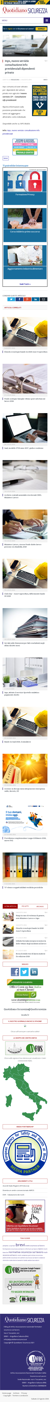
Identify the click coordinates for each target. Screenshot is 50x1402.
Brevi (45, 80)
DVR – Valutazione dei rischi (13, 1195)
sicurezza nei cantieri (18, 1258)
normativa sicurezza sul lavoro (26, 1252)
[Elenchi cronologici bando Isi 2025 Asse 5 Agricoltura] (25, 331)
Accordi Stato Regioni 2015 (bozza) (16, 1186)
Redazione (15, 80)
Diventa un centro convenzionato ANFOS (18, 1190)
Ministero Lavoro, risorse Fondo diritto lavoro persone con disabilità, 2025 (22, 545)
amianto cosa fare (9, 1246)
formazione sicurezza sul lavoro (14, 1249)
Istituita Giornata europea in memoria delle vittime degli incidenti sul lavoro (31, 942)
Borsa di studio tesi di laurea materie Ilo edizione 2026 (30, 955)
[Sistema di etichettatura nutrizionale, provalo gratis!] (25, 147)
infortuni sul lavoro (31, 1249)
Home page (6, 1393)
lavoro (40, 1249)
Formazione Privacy (25, 194)
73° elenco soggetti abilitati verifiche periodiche (23, 887)
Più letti (25, 906)
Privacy (24, 1393)
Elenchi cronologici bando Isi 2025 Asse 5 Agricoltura (25, 352)
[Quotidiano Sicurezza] (25, 10)
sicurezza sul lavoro (32, 1258)
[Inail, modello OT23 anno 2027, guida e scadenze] (25, 428)
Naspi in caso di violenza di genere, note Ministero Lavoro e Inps (30, 916)
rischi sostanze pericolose (26, 1255)
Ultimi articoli (10, 906)
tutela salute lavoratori (31, 1260)
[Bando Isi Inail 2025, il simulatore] (25, 721)
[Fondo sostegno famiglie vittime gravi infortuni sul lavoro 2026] (25, 378)
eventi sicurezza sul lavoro (35, 1246)
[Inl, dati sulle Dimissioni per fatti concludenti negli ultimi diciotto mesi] (25, 623)
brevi (6, 158)
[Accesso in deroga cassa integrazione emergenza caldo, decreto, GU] (25, 768)
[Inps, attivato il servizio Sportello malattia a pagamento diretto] (25, 672)
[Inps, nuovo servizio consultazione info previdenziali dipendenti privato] (25, 46)
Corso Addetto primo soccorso (25, 231)
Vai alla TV (25, 1015)
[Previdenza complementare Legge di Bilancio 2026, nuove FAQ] (25, 818)
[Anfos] (22, 1303)
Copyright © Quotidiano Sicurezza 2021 (19, 1342)
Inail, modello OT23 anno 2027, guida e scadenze (23, 448)
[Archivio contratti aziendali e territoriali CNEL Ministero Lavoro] (25, 475)
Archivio (40, 906)
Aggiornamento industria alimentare (25, 268)
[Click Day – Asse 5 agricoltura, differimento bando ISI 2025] (25, 573)
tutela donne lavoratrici (16, 1260)
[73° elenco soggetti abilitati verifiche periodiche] (25, 867)
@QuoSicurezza (37, 1009)
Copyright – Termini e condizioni (15, 1395)
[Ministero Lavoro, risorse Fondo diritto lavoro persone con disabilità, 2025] (25, 524)
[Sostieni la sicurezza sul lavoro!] (25, 1232)
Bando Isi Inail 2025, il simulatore (17, 742)
